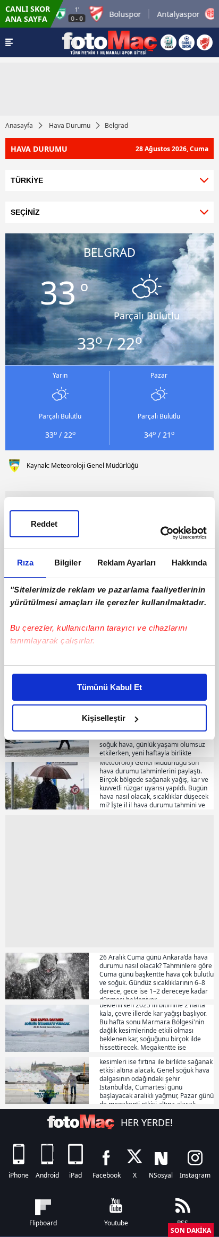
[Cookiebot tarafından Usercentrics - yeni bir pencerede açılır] (160, 533)
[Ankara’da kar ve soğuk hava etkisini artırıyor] (47, 976)
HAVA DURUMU (109, 149)
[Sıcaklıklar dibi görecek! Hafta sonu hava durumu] (47, 1080)
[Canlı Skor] (187, 42)
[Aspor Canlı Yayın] (168, 42)
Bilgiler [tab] (67, 562)
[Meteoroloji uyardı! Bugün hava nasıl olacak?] (47, 785)
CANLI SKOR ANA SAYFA (27, 14)
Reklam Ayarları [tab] (126, 562)
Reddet (44, 523)
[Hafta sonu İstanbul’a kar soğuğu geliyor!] (47, 1028)
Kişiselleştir (103, 717)
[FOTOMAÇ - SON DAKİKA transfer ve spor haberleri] (109, 42)
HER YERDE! (147, 1122)
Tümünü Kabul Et (109, 687)
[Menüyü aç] (9, 42)
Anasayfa (19, 125)
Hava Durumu (69, 125)
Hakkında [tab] (189, 562)
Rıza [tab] (25, 562)
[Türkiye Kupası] (205, 42)
